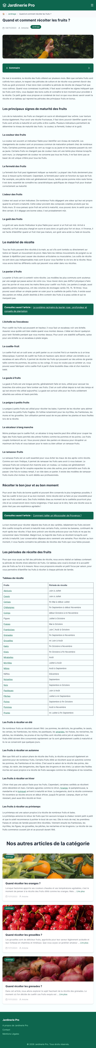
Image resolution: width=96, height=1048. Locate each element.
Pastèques (8, 690)
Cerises (7, 602)
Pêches (7, 696)
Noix (6, 685)
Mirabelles (8, 657)
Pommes (8, 707)
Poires (7, 701)
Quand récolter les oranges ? (23, 883)
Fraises (7, 624)
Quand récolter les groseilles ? (24, 934)
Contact (6, 1029)
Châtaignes (9, 607)
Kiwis (6, 652)
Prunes (7, 713)
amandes (60, 731)
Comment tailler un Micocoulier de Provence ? (57, 515)
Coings (7, 613)
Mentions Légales (10, 1034)
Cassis (7, 596)
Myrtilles (8, 663)
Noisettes (8, 679)
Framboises (9, 629)
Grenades (8, 635)
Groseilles (8, 640)
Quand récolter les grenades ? (24, 986)
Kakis (6, 646)
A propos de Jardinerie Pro (15, 1025)
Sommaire (14, 68)
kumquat (22, 791)
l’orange (64, 788)
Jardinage (12, 14)
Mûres (6, 668)
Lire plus (81, 891)
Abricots (8, 590)
